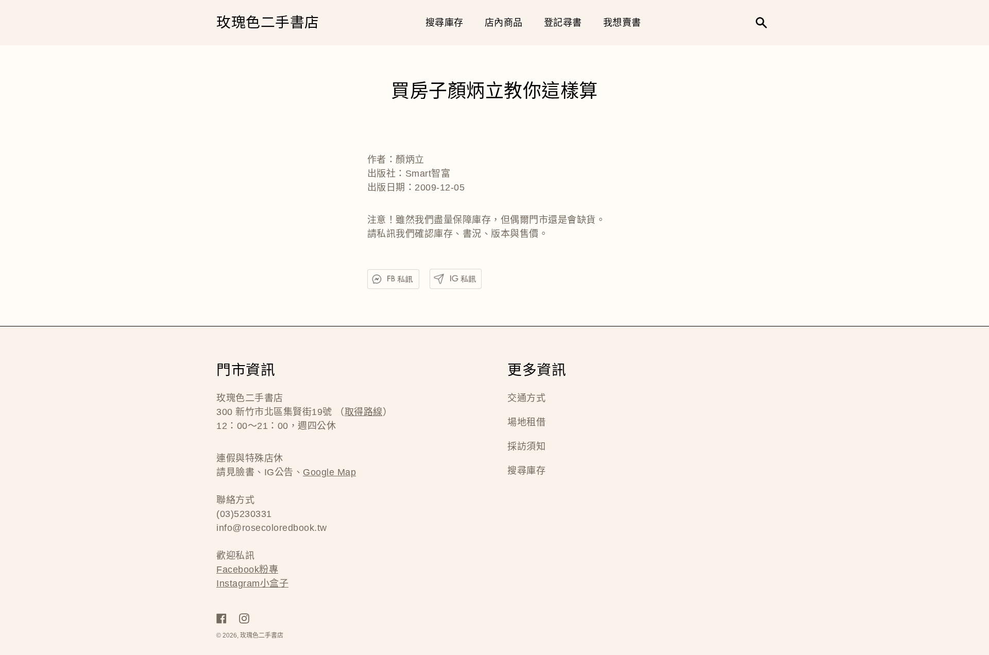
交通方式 (526, 398)
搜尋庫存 (526, 471)
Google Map (329, 472)
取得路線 (364, 412)
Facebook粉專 (247, 569)
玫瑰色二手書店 (267, 23)
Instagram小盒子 (252, 583)
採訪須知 (526, 446)
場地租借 (526, 422)
